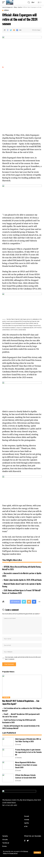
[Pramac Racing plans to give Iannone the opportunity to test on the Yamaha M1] (8, 752)
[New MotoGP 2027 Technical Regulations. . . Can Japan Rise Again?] (22, 686)
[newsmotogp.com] (9, 2)
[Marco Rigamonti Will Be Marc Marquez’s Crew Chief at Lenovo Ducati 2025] (8, 765)
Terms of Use (13, 853)
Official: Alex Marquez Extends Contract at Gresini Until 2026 (25, 776)
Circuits (5, 839)
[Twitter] (28, 840)
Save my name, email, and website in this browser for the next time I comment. (23, 658)
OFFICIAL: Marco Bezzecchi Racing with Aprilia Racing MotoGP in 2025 (21, 568)
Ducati (19, 770)
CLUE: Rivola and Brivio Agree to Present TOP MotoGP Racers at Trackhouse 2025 (21, 591)
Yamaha (19, 757)
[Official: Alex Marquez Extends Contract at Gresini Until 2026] (8, 778)
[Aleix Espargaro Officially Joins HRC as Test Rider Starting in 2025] (8, 742)
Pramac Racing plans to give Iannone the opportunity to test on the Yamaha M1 (28, 752)
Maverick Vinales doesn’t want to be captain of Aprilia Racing (21, 585)
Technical (6, 697)
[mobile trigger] (4, 2)
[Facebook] (24, 840)
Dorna (4, 846)
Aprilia (6, 10)
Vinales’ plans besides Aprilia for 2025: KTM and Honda (23, 580)
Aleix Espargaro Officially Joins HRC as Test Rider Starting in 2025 (28, 740)
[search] (28, 2)
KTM (25, 826)
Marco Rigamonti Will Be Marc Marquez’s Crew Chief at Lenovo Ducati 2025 (26, 765)
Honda (19, 744)
